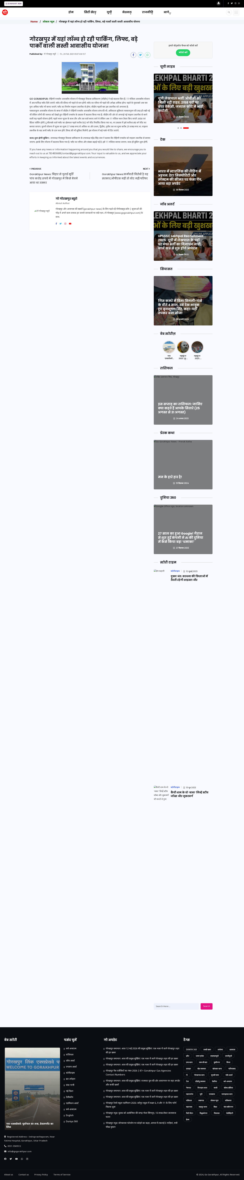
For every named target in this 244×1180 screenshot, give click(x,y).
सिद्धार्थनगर (203, 1113)
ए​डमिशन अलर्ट (72, 1103)
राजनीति (147, 12)
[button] (178, 128)
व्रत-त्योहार (70, 1079)
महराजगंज (189, 1094)
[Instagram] (66, 224)
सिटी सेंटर (90, 12)
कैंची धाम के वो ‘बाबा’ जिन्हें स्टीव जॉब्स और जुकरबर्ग (189, 794)
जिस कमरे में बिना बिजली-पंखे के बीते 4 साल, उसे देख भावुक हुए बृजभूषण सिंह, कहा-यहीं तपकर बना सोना (180, 307)
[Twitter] (62, 224)
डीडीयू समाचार (200, 1081)
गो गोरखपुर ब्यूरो (50, 54)
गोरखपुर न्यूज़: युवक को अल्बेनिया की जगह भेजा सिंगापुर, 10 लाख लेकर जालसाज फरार (141, 1115)
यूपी (109, 12)
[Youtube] (71, 224)
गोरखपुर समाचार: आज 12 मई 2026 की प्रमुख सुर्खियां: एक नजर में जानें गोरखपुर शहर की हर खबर (142, 1050)
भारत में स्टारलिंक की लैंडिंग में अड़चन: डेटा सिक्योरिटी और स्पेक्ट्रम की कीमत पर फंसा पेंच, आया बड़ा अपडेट (180, 177)
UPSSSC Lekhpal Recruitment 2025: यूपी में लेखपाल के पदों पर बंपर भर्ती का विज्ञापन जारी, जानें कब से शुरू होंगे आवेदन (180, 242)
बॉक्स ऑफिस (228, 1087)
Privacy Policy (41, 1174)
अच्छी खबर (207, 1049)
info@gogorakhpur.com (19, 1151)
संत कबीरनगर (228, 1107)
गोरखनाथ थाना (199, 1075)
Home (34, 21)
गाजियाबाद (232, 1068)
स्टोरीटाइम (70, 1073)
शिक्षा (215, 1107)
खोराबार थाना (217, 1068)
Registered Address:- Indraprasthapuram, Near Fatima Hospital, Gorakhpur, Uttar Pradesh (29, 1139)
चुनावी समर (215, 1075)
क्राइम (188, 1068)
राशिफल (69, 1054)
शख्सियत (228, 1100)
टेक (187, 1081)
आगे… (167, 12)
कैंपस (228, 1062)
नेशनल (127, 12)
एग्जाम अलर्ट (71, 1067)
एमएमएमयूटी (214, 1056)
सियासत (217, 1113)
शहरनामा (189, 1107)
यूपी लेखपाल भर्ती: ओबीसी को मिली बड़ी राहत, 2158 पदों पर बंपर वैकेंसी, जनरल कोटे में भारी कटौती (180, 104)
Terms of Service (61, 1174)
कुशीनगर (217, 1062)
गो (187, 1075)
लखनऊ (201, 1100)
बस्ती (215, 1087)
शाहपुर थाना (203, 1107)
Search (206, 1006)
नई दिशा (69, 1091)
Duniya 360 (72, 1121)
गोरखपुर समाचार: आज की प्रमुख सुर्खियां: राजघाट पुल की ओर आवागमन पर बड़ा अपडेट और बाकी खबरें (143, 1083)
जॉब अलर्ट (70, 1060)
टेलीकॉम (69, 1097)
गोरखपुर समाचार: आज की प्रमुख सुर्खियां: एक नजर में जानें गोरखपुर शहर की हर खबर (142, 1058)
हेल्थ (187, 1119)
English (70, 1115)
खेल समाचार (201, 1068)
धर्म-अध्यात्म (71, 1048)
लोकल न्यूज (48, 21)
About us (8, 1174)
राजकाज (212, 1094)
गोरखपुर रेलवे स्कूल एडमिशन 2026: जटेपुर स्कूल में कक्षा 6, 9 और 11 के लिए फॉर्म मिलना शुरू (141, 1105)
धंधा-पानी (70, 1085)
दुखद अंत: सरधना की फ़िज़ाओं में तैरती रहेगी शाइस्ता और (189, 578)
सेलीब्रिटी (229, 1113)
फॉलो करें (183, 52)
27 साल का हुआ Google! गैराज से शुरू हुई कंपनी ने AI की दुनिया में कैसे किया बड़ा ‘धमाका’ (180, 537)
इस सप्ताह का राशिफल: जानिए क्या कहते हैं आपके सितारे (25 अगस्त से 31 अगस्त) (180, 408)
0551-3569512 (14, 1146)
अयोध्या (220, 1049)
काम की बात (203, 1062)
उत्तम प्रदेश (200, 1056)
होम (71, 12)
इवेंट (187, 1056)
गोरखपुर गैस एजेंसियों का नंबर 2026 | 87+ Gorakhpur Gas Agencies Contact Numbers (138, 1072)
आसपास (232, 1049)
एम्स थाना (189, 1062)
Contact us (23, 1174)
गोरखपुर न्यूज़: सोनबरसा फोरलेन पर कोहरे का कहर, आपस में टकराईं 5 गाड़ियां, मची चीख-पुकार (141, 1125)
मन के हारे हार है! (170, 477)
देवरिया (214, 1081)
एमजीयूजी (228, 1056)
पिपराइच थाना (202, 1087)
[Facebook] (57, 224)
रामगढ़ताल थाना (227, 1094)
